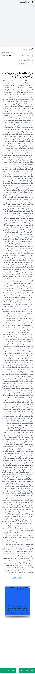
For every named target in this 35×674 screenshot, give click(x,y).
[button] (28, 601)
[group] (17, 601)
